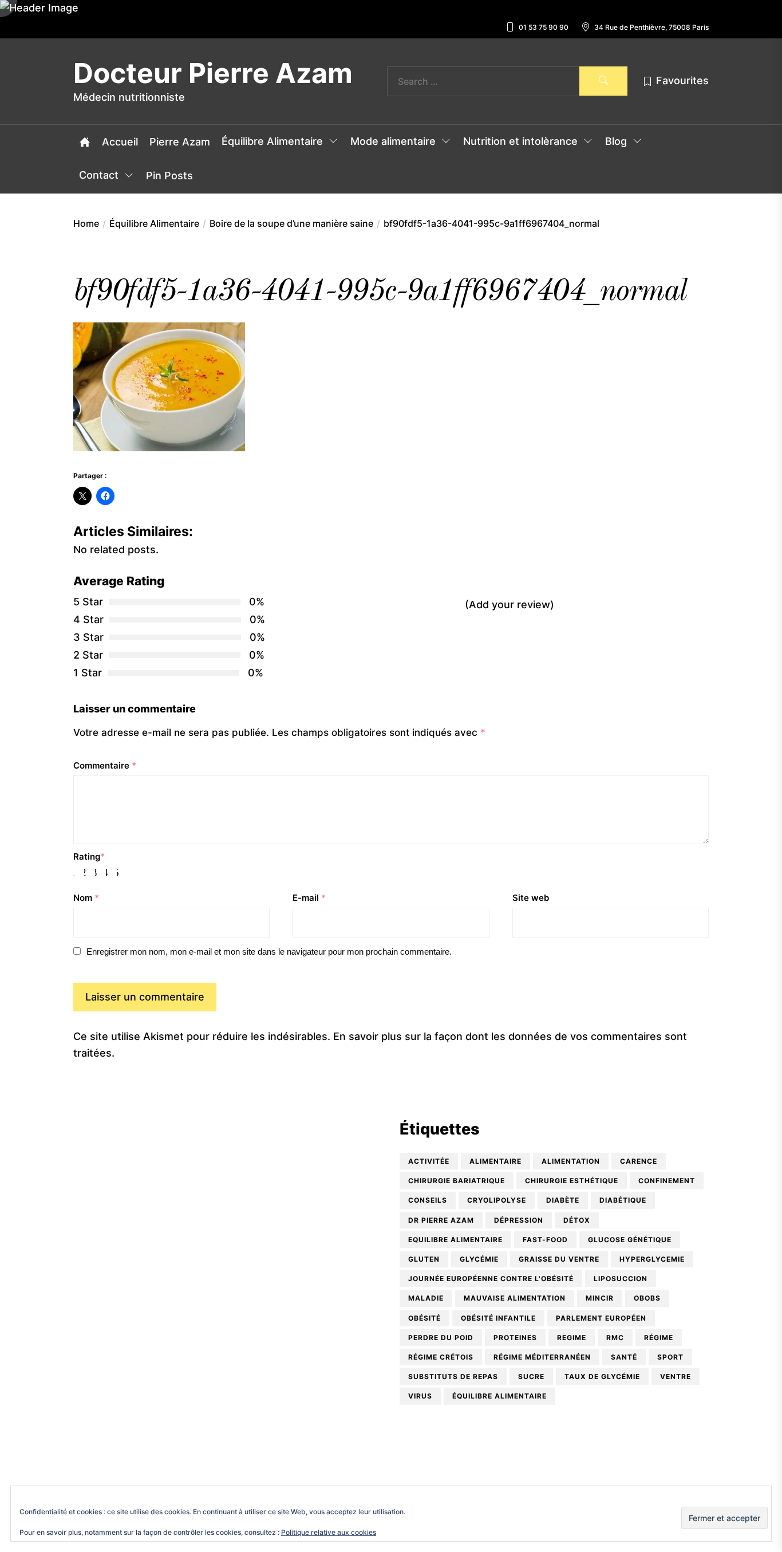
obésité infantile (498, 1318)
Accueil (120, 142)
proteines (515, 1337)
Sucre (531, 1376)
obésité (424, 1318)
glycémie (479, 1259)
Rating (89, 856)
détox (576, 1220)
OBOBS (647, 1298)
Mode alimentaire (393, 141)
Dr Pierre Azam (441, 1220)
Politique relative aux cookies (328, 1532)
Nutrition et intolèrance (520, 141)
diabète (562, 1200)
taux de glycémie (602, 1376)
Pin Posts (169, 176)
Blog (616, 141)
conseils (427, 1200)
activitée (428, 1161)
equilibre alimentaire (455, 1239)
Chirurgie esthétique (571, 1180)
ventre (675, 1376)
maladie (426, 1298)
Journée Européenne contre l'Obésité (491, 1278)
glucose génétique (630, 1239)
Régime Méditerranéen (542, 1357)
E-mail (309, 897)
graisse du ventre (559, 1259)
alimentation (571, 1161)
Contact (99, 175)
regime (571, 1337)
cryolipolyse (496, 1200)
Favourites (682, 80)
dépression (518, 1220)
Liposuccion (620, 1278)
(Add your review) (509, 604)
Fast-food (545, 1239)
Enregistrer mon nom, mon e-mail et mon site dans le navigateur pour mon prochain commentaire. (269, 951)
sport (670, 1357)
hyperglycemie (652, 1259)
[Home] (84, 142)
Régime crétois (440, 1357)
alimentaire (495, 1161)
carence (638, 1161)
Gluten (424, 1259)
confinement (666, 1180)
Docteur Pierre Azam (213, 73)
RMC (615, 1337)
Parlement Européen (601, 1318)
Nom (86, 897)
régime (658, 1337)
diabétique (622, 1200)
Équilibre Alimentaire (272, 141)
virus (420, 1396)
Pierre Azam (179, 142)
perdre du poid (440, 1337)
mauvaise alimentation (515, 1298)
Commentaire (104, 765)
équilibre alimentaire (499, 1396)
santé (624, 1357)
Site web (530, 897)
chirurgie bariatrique (456, 1180)
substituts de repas (453, 1376)
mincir (600, 1298)
